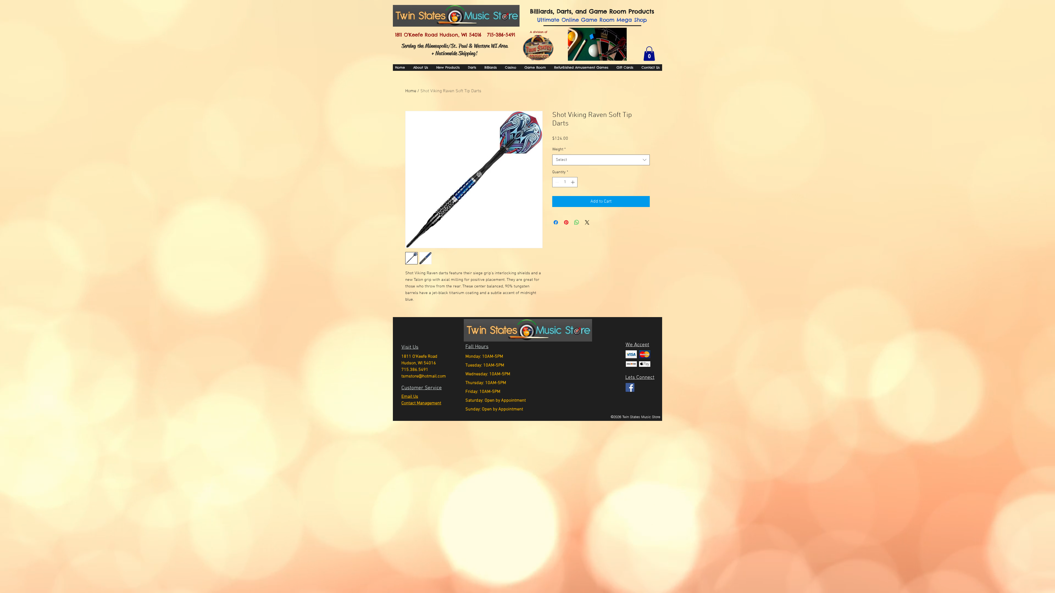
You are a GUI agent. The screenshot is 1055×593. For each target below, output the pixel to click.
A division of (538, 32)
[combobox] (601, 160)
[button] (649, 53)
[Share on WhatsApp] (576, 222)
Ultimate (548, 19)
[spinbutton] (565, 182)
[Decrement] (556, 182)
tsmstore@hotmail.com (423, 376)
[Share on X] (587, 222)
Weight (559, 149)
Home (410, 91)
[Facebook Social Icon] (630, 387)
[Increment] (573, 182)
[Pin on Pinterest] (566, 222)
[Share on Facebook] (556, 222)
